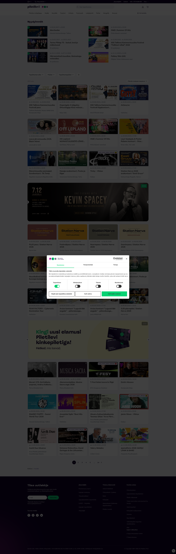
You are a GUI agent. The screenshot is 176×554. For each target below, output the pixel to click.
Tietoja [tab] (115, 265)
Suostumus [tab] (60, 265)
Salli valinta (88, 294)
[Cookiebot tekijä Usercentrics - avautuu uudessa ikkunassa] (115, 258)
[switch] (77, 286)
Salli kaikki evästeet (114, 294)
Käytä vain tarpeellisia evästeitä (61, 294)
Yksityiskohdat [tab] (88, 265)
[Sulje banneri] (126, 258)
